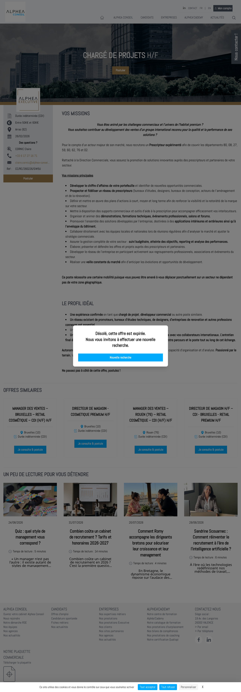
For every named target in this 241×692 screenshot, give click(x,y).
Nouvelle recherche (120, 357)
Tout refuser (168, 687)
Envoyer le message (199, 105)
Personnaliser (188, 687)
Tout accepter (148, 687)
